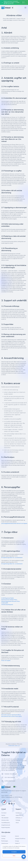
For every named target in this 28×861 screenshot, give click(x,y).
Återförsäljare (4, 841)
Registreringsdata (5, 827)
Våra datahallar (4, 818)
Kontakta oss (19, 813)
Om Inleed (3, 813)
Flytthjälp (18, 820)
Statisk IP (17, 843)
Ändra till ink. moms (13, 745)
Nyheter (3, 815)
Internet (17, 836)
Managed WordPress (20, 838)
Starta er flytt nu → (24, 2)
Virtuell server (4, 843)
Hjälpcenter (18, 815)
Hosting (3, 838)
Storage (17, 841)
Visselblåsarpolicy (5, 822)
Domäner (3, 836)
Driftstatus (18, 818)
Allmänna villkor (5, 820)
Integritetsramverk (5, 825)
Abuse (17, 822)
